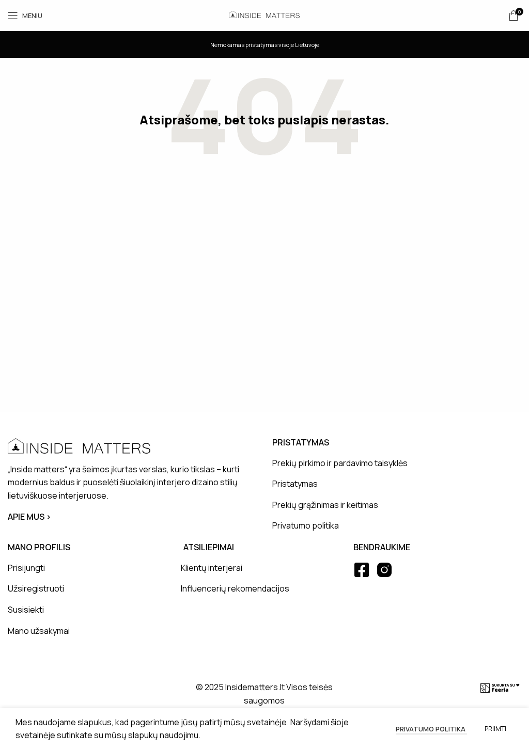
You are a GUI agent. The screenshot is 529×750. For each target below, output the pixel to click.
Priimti (495, 728)
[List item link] (395, 463)
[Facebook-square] (361, 570)
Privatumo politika (431, 728)
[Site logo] (264, 14)
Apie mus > (29, 516)
